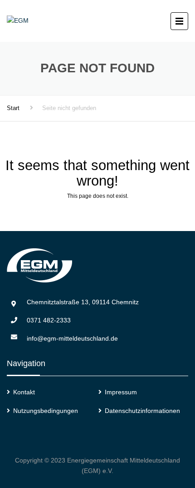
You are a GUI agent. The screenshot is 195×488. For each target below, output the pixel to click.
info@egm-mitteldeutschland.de (72, 338)
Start (13, 108)
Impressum (121, 392)
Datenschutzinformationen (142, 410)
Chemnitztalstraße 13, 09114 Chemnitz (83, 302)
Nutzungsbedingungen (45, 410)
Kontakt (24, 392)
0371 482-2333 (49, 320)
